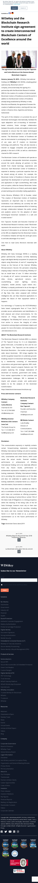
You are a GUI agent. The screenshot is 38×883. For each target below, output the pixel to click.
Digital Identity (5, 630)
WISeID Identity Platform (9, 681)
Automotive (4, 605)
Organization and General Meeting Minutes (15, 763)
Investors (4, 788)
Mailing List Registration (9, 802)
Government (5, 607)
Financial (3, 613)
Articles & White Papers (8, 728)
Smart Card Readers (7, 667)
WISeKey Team (6, 749)
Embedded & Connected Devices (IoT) (13, 641)
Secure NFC (4, 662)
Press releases (5, 791)
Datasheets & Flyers (7, 714)
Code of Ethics (5, 785)
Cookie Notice (16, 4)
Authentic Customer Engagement (12, 621)
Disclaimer (4, 758)
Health (3, 616)
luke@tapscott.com (27, 434)
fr (10, 13)
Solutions (4, 597)
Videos (3, 731)
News (2, 720)
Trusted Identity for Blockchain (11, 693)
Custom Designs (6, 670)
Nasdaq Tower (5, 717)
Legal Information (7, 755)
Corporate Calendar (7, 811)
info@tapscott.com (27, 415)
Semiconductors (6, 659)
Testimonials (5, 777)
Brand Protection (6, 618)
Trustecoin (4, 698)
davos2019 (21, 524)
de (12, 13)
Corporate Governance (8, 744)
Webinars (4, 711)
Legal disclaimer (31, 826)
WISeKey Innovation (7, 690)
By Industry (4, 602)
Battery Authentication (8, 624)
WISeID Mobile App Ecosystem (11, 684)
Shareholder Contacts (8, 805)
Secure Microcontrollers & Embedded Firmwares (16, 665)
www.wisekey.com (31, 328)
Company (4, 739)
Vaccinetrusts (5, 687)
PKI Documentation (7, 769)
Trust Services (5, 679)
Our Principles (5, 774)
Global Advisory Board (8, 752)
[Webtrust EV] (23, 843)
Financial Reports (6, 799)
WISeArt (3, 695)
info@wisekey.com (7, 413)
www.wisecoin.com (11, 331)
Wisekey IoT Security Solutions (11, 644)
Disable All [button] (23, 8)
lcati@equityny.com (7, 433)
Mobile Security (6, 638)
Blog (2, 734)
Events (3, 723)
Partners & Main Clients (8, 780)
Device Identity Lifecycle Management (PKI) (15, 649)
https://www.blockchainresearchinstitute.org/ (16, 389)
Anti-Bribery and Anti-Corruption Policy (14, 760)
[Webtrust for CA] (5, 843)
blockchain (9, 524)
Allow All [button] (14, 8)
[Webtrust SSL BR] (14, 843)
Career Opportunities (8, 783)
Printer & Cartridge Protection (11, 627)
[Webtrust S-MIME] (33, 843)
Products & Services (7, 654)
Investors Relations (7, 794)
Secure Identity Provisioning (10, 646)
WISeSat (3, 701)
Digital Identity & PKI (7, 673)
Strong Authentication (8, 635)
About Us (4, 772)
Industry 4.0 (4, 610)
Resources (4, 707)
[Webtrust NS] (5, 852)
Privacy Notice (5, 766)
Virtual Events (5, 725)
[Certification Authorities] (14, 852)
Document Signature (7, 632)
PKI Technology (6, 676)
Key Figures (4, 797)
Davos (15, 524)
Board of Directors (7, 746)
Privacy (2, 828)
